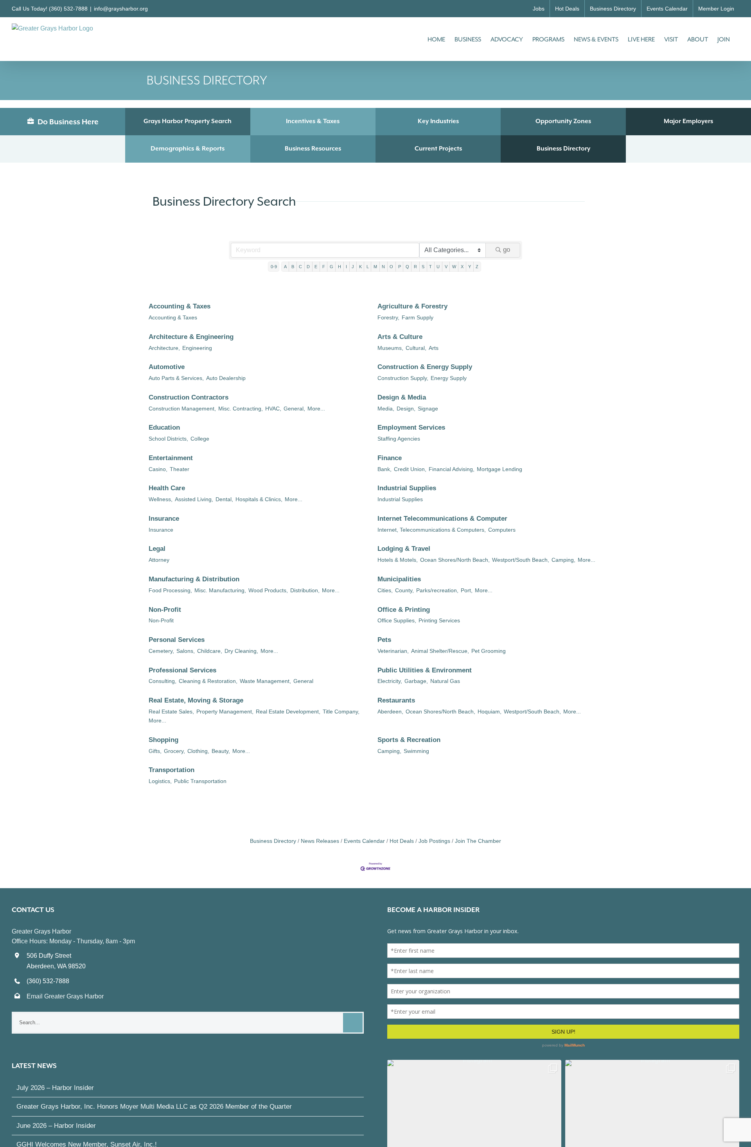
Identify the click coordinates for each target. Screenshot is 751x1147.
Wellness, (160, 499)
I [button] (346, 266)
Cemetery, (161, 651)
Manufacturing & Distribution (194, 579)
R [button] (415, 266)
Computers (502, 530)
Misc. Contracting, (240, 408)
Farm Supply (417, 317)
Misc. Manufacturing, (220, 590)
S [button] (423, 266)
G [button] (331, 266)
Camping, (563, 560)
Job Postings (434, 841)
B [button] (292, 266)
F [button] (323, 266)
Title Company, (341, 711)
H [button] (339, 266)
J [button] (353, 266)
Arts (433, 348)
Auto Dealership (226, 378)
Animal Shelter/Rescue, (440, 651)
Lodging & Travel (403, 548)
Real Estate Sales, (171, 711)
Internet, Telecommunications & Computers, (431, 530)
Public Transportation (200, 781)
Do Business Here (67, 121)
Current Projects (438, 148)
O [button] (391, 266)
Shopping (163, 740)
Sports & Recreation (408, 740)
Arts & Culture (399, 337)
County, (404, 590)
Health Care (167, 488)
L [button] (368, 266)
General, (294, 408)
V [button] (446, 266)
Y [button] (469, 266)
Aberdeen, (390, 711)
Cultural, (416, 348)
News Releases (320, 841)
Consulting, (162, 681)
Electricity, (389, 681)
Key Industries (438, 121)
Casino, (158, 469)
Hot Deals (402, 841)
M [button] (375, 266)
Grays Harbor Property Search (188, 121)
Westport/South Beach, (520, 560)
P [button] (399, 266)
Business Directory (563, 148)
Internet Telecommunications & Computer (442, 518)
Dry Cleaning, (241, 651)
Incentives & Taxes (313, 121)
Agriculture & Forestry (412, 306)
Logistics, (160, 781)
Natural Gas (445, 681)
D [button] (308, 266)
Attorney (159, 560)
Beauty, (221, 751)
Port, (467, 590)
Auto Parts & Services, (176, 378)
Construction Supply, (402, 378)
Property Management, (224, 711)
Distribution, (305, 590)
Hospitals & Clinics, (258, 499)
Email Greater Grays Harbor (65, 996)
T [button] (430, 266)
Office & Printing (403, 609)
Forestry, (388, 317)
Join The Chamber (478, 841)
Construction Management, (182, 408)
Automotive (167, 367)
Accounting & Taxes (179, 306)
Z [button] (477, 266)
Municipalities (399, 579)
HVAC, (273, 408)
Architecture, (164, 348)
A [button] (285, 266)
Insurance (164, 518)
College (199, 439)
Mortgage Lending (499, 469)
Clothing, (198, 751)
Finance (389, 458)
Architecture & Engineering (191, 337)
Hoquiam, (489, 711)
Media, (385, 408)
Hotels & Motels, (397, 560)
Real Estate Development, (288, 711)
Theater (179, 469)
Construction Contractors (188, 397)
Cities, (385, 590)
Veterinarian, (393, 651)
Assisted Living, (194, 499)
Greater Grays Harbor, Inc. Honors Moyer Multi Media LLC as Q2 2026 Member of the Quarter (154, 1106)
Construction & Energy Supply (424, 367)
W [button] (454, 266)
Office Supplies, (396, 620)
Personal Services (177, 639)
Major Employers (688, 121)
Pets (384, 639)
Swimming (416, 751)
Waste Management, (265, 681)
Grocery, (174, 751)
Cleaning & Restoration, (208, 681)
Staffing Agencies (398, 439)
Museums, (390, 348)
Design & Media (401, 397)
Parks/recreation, (437, 590)
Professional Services (182, 670)
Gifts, (155, 751)
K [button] (360, 266)
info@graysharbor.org (121, 8)
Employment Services (411, 427)
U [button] (438, 266)
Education (164, 427)
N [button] (383, 266)
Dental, (224, 499)
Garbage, (416, 681)
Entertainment (171, 458)
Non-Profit (165, 609)
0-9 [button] (274, 266)
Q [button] (407, 266)
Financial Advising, (451, 469)
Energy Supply (449, 378)
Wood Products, (268, 590)
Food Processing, (170, 590)
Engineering (197, 348)
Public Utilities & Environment (424, 670)
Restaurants (396, 700)
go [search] (506, 249)
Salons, (185, 651)
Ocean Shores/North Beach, (455, 560)
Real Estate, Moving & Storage (196, 700)
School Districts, (168, 439)
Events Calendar (364, 841)
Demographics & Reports (188, 148)
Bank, (384, 469)
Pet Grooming (488, 651)
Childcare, (209, 651)
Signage (428, 408)
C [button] (300, 266)
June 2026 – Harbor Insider (56, 1125)
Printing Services (439, 620)
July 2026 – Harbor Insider (55, 1087)
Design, (406, 408)
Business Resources (313, 148)
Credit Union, (410, 469)
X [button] (462, 266)
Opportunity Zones (563, 121)
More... (316, 408)
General (303, 681)
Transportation (171, 770)
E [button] (315, 266)
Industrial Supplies (406, 488)
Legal (157, 548)
